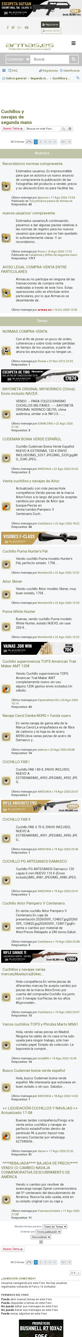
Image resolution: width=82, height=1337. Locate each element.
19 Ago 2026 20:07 (67, 1012)
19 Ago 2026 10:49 (64, 1058)
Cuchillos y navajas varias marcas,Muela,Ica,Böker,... (23, 971)
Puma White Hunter (19, 611)
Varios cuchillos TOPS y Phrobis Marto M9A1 (40, 1024)
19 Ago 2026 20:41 (66, 891)
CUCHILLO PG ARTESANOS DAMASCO (35, 861)
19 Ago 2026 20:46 (66, 849)
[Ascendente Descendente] (41, 1237)
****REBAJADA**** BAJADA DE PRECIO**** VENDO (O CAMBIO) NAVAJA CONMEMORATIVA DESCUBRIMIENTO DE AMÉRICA (39, 1170)
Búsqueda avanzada (70, 128)
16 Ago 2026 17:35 (59, 251)
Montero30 (45, 572)
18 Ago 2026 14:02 (66, 1096)
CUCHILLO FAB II (16, 819)
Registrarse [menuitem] (50, 70)
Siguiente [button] (69, 141)
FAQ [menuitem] (15, 70)
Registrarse (51, 24)
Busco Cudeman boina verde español (34, 1070)
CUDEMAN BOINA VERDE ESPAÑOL (32, 439)
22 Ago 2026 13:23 (67, 637)
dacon (42, 1151)
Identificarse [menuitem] (72, 70)
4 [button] (50, 142)
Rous (41, 251)
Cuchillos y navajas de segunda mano (16, 117)
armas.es (44, 309)
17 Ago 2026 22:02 (61, 1151)
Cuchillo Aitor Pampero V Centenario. (34, 903)
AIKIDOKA (44, 469)
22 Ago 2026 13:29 (67, 602)
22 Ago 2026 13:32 (67, 572)
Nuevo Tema (11, 128)
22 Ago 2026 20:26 (66, 469)
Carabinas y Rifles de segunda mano (53, 255)
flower (42, 361)
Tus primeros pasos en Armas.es (50, 201)
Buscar (63, 128)
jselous (42, 749)
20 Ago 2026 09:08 (62, 749)
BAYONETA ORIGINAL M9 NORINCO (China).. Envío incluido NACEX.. (39, 391)
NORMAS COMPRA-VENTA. (25, 331)
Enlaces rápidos (4, 71)
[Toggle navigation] (74, 43)
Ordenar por (28, 1231)
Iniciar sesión (52, 30)
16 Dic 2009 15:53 (65, 309)
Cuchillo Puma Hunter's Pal (25, 551)
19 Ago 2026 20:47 (66, 791)
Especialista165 (48, 700)
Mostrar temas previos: (29, 1226)
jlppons (43, 197)
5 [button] (55, 142)
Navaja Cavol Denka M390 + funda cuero (37, 715)
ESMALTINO (45, 423)
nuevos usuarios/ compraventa (29, 213)
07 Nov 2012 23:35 (61, 361)
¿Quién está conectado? (18, 1278)
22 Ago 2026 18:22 (67, 523)
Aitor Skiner (12, 581)
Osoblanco (45, 523)
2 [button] (40, 142)
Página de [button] (29, 141)
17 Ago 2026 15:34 (63, 197)
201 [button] (64, 142)
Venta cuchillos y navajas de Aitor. (31, 481)
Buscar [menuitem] (78, 78)
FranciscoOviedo (49, 1211)
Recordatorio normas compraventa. (33, 163)
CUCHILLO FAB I (16, 761)
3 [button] (45, 142)
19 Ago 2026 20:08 (67, 941)
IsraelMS (43, 1058)
